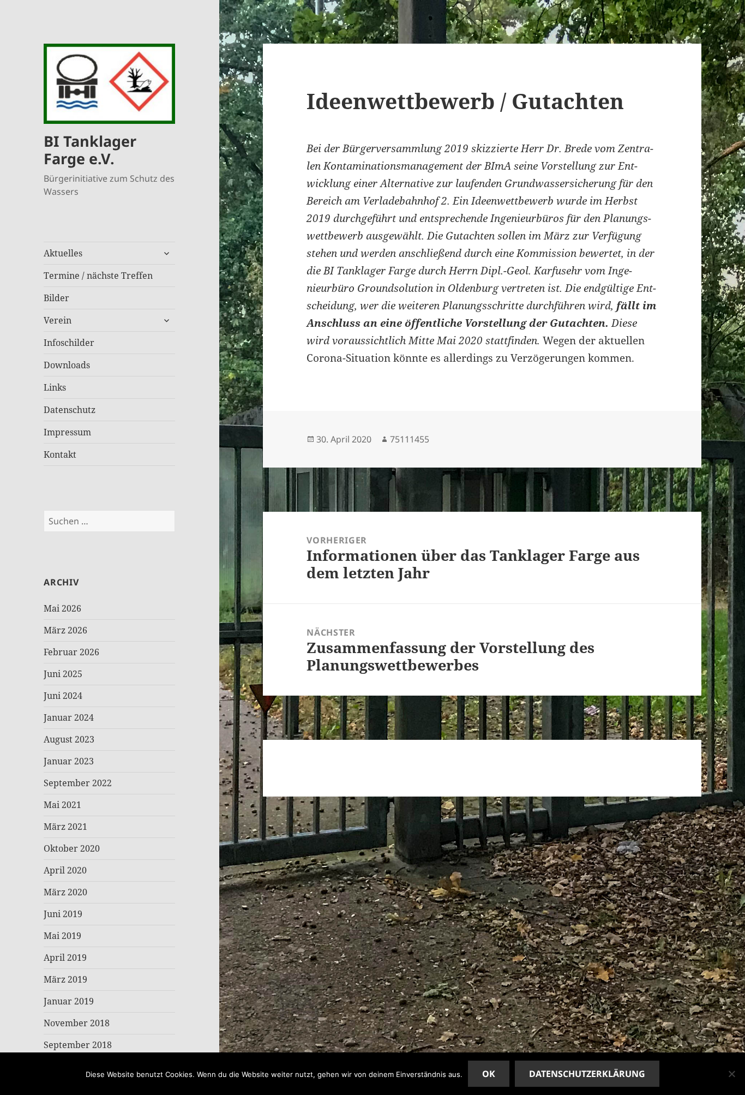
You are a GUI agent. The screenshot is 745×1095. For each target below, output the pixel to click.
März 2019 (65, 979)
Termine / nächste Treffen (98, 276)
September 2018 (78, 1045)
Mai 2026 (62, 608)
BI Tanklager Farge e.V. (90, 150)
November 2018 (77, 1023)
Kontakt (60, 454)
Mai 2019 (62, 936)
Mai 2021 (62, 805)
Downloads (67, 365)
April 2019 (65, 958)
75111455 (409, 439)
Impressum (67, 432)
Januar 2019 (69, 1001)
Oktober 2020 (72, 848)
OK (488, 1074)
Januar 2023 (69, 761)
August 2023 (69, 739)
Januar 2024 (69, 717)
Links (55, 387)
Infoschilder (69, 343)
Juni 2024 (63, 696)
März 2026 (65, 630)
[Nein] (731, 1073)
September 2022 (78, 783)
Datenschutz (69, 410)
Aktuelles (63, 253)
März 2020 (65, 892)
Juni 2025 (63, 674)
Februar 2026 (71, 652)
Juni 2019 (63, 914)
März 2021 (65, 827)
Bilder (56, 298)
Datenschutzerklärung (587, 1074)
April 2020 (65, 870)
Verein (57, 320)
